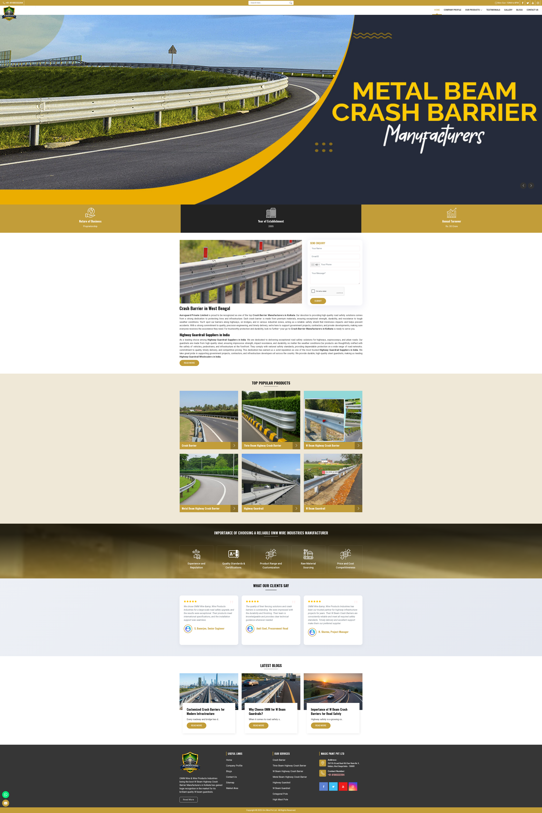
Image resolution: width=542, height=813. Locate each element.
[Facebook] (523, 2)
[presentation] (523, 185)
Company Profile (452, 10)
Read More (189, 363)
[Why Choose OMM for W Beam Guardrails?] (271, 691)
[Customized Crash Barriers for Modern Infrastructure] (209, 691)
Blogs (229, 771)
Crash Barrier (279, 760)
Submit (318, 301)
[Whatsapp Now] (5, 794)
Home (437, 10)
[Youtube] (533, 2)
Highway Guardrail (281, 782)
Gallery (508, 10)
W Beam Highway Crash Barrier (288, 771)
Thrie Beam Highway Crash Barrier (289, 765)
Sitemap (230, 782)
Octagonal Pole (280, 794)
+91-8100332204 (14, 3)
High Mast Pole (280, 799)
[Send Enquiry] (5, 803)
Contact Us (532, 10)
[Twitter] (528, 2)
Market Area (232, 788)
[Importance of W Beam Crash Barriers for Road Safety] (333, 691)
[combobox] (315, 264)
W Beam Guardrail (281, 788)
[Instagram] (538, 2)
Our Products (472, 10)
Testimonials (493, 10)
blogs (519, 10)
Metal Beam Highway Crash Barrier (290, 777)
